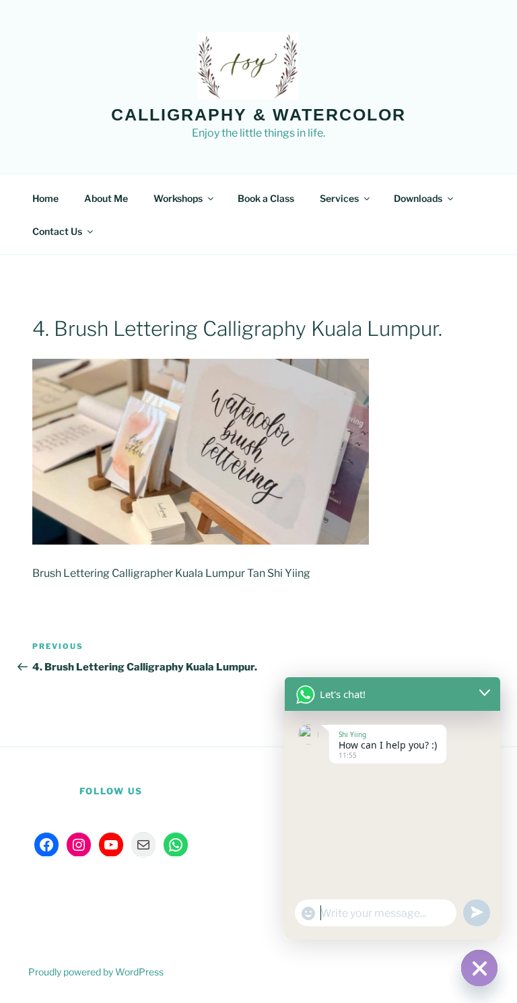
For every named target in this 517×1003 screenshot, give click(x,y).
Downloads (418, 198)
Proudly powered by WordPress (96, 971)
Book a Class (266, 198)
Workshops (178, 198)
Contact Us (57, 231)
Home (45, 198)
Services (339, 198)
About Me (106, 198)
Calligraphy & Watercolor (258, 114)
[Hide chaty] (479, 968)
